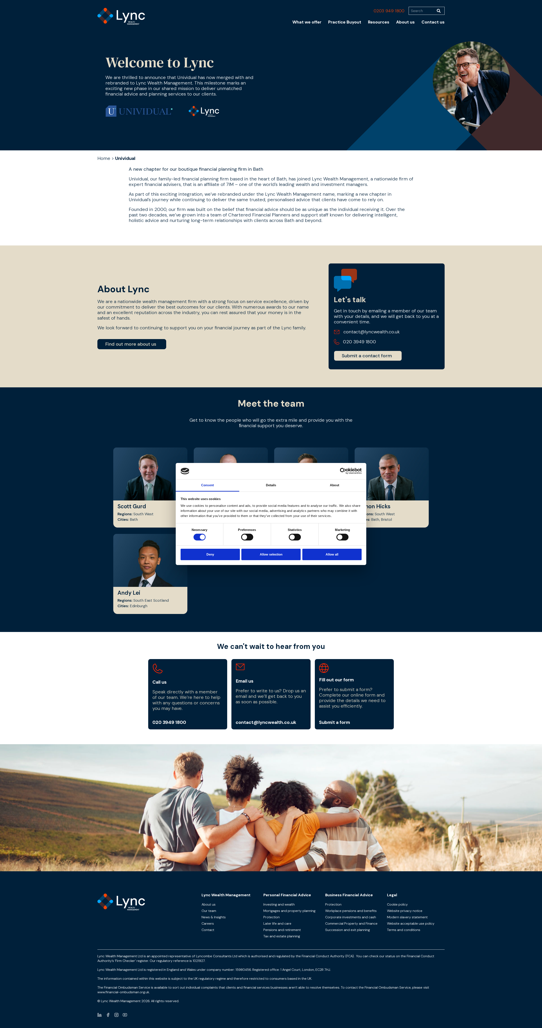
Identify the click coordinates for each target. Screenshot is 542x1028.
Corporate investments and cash (350, 917)
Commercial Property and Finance (351, 923)
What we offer (306, 22)
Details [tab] (271, 485)
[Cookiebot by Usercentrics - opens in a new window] (343, 471)
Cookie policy (397, 904)
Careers (208, 923)
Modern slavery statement (407, 917)
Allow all (332, 554)
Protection (271, 917)
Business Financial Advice (349, 895)
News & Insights (214, 917)
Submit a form (334, 722)
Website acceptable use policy (410, 923)
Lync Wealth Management (226, 895)
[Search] (441, 11)
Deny (210, 554)
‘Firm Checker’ (125, 961)
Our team (209, 911)
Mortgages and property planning (289, 911)
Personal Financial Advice (287, 895)
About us (405, 22)
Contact (208, 930)
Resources (378, 22)
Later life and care (277, 923)
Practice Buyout (344, 22)
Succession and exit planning (347, 930)
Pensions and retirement (282, 930)
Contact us (433, 22)
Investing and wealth (279, 904)
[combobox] (423, 11)
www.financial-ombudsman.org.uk (123, 992)
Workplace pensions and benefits (351, 911)
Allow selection (271, 554)
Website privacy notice (404, 911)
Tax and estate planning (281, 936)
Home (103, 158)
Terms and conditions (403, 930)
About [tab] (334, 485)
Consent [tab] (207, 485)
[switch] (247, 537)
